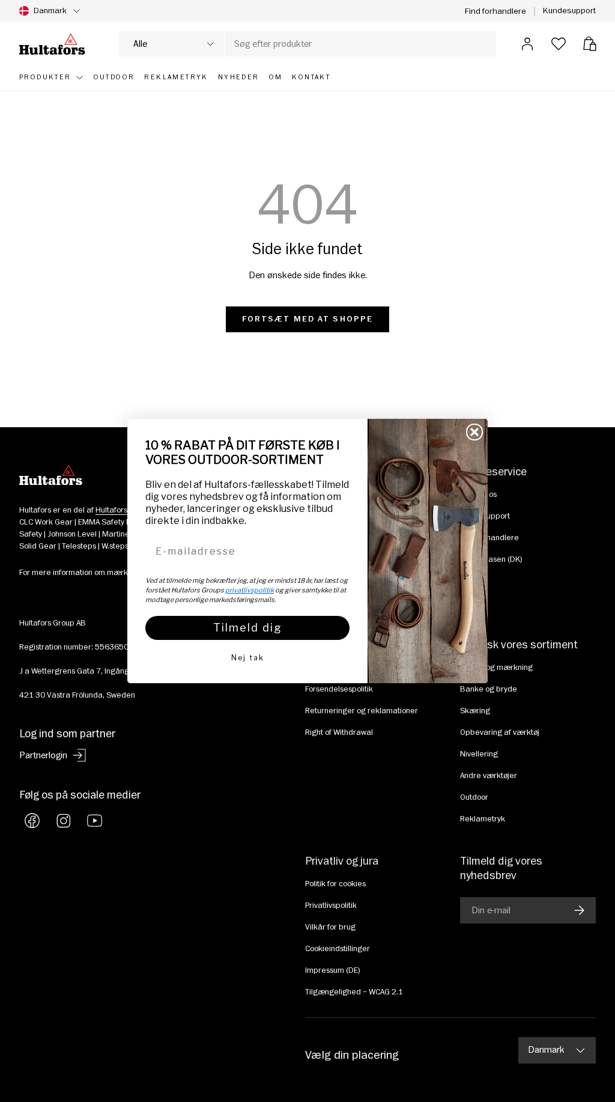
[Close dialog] (474, 432)
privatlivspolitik (249, 590)
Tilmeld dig (247, 627)
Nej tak (247, 657)
